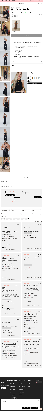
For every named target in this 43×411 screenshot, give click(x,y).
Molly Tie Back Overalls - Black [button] (33, 363)
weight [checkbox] (22, 218)
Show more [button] (30, 218)
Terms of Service (12, 391)
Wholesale (21, 391)
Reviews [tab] (2, 181)
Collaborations (21, 392)
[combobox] (16, 210)
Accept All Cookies (34, 407)
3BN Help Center (12, 381)
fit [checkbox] (4, 218)
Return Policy (12, 383)
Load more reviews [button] (21, 371)
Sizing (13, 61)
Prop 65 (11, 392)
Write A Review (37, 197)
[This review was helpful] (37, 248)
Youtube (29, 386)
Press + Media (21, 389)
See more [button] (4, 247)
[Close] (38, 400)
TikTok (29, 383)
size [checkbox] (1, 218)
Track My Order (12, 394)
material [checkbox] (18, 218)
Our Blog (20, 383)
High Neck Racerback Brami (31, 73)
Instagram (29, 381)
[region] (20, 404)
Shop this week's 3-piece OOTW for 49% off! (8, 0)
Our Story (20, 381)
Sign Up (3, 388)
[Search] (37, 3)
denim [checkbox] (26, 218)
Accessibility (12, 395)
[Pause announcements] (42, 1)
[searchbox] (4, 210)
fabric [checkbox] (7, 218)
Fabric (13, 65)
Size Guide (40, 14)
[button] (1, 3)
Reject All (26, 407)
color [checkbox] (14, 218)
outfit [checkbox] (11, 218)
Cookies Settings (7, 407)
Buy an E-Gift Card (22, 386)
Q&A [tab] (7, 181)
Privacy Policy (12, 389)
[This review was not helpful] (39, 248)
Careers (20, 394)
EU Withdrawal (12, 386)
